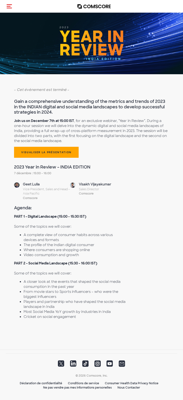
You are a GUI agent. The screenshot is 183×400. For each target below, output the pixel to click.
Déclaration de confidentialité (41, 383)
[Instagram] (97, 365)
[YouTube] (110, 365)
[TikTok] (85, 365)
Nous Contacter (128, 387)
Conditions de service (83, 383)
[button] (9, 6)
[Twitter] (61, 365)
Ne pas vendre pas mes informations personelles (77, 387)
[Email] (122, 365)
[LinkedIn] (73, 365)
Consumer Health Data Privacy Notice (131, 383)
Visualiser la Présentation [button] (46, 152)
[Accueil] (94, 6)
